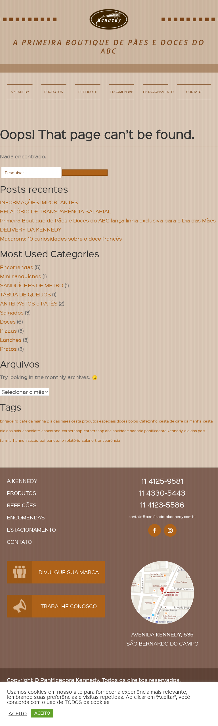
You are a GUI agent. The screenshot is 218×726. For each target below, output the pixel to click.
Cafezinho (148, 421)
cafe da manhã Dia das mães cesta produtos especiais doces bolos (79, 421)
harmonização (25, 440)
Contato (194, 92)
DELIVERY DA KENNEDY (31, 229)
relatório (72, 440)
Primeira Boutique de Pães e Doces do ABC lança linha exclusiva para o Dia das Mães (108, 220)
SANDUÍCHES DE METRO (31, 285)
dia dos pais (194, 430)
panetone (55, 440)
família (6, 440)
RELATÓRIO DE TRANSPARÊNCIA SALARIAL (55, 211)
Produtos (53, 92)
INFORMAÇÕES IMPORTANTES (39, 202)
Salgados (12, 312)
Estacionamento (155, 92)
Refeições (87, 92)
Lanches (11, 339)
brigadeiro (9, 421)
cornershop (72, 430)
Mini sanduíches (20, 276)
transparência (107, 440)
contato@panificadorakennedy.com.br (162, 516)
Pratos (8, 348)
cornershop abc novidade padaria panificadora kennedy (133, 430)
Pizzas (8, 330)
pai (42, 440)
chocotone (50, 430)
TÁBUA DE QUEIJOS (25, 294)
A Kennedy (20, 92)
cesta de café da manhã (180, 421)
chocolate (31, 430)
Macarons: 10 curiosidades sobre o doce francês (61, 238)
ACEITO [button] (18, 713)
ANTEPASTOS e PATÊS (28, 303)
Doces (8, 321)
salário (88, 440)
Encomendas (121, 92)
